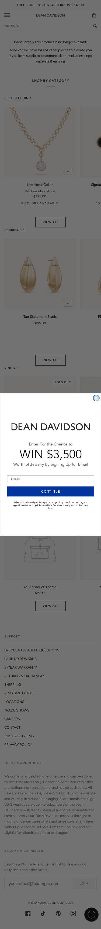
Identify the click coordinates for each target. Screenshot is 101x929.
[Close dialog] (96, 398)
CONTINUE (50, 491)
